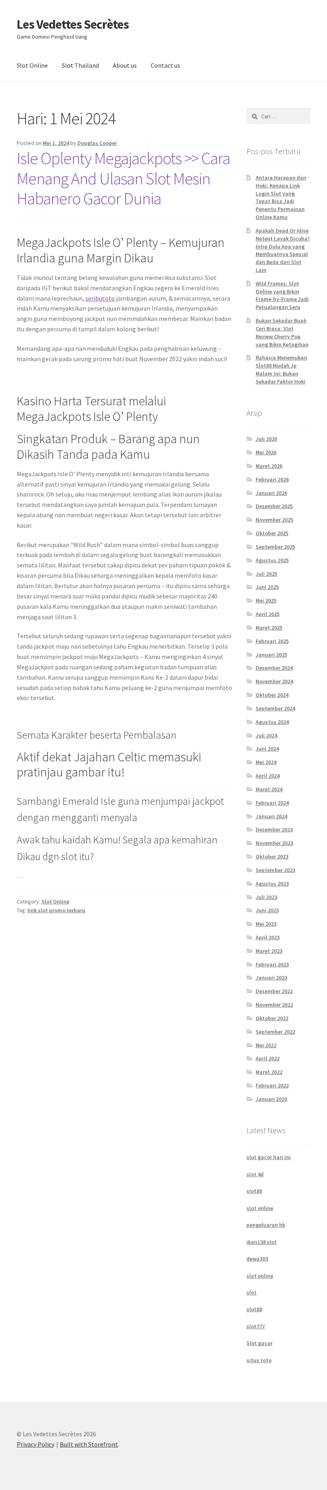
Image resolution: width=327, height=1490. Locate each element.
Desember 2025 (274, 506)
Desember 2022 (274, 991)
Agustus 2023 (272, 883)
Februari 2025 (272, 641)
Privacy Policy (35, 1444)
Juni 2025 (267, 587)
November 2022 (274, 1004)
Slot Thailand (80, 65)
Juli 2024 (266, 735)
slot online (259, 1208)
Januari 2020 (271, 1099)
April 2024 (268, 775)
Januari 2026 (271, 493)
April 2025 (268, 614)
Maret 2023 (269, 950)
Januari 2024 (271, 816)
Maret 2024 (269, 789)
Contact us (165, 65)
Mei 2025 (266, 600)
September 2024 (275, 708)
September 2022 (275, 1031)
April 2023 (268, 937)
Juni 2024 (267, 748)
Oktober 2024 (272, 694)
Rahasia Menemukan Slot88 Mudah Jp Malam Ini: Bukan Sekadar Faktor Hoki (281, 369)
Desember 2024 (274, 667)
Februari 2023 (272, 964)
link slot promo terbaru (56, 910)
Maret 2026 (269, 465)
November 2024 (274, 681)
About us (125, 65)
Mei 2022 (266, 1045)
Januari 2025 (271, 654)
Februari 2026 (272, 479)
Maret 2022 (269, 1071)
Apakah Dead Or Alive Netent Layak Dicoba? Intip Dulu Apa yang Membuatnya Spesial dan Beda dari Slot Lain (283, 250)
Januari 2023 (271, 977)
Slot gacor (259, 1343)
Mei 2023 (266, 923)
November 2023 (274, 843)
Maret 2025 (269, 627)
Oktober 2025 (272, 533)
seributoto (100, 298)
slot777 (255, 1326)
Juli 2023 (266, 897)
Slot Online (32, 65)
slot (251, 1292)
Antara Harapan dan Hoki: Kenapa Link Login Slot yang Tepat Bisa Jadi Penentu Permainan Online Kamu (281, 197)
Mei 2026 (266, 452)
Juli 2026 (266, 438)
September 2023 (275, 870)
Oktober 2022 (272, 1018)
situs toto (259, 1360)
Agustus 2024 (272, 721)
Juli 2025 (266, 573)
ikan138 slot (261, 1242)
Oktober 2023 (272, 856)
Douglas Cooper (97, 143)
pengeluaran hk (265, 1224)
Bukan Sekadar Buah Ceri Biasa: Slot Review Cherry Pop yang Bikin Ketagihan (282, 332)
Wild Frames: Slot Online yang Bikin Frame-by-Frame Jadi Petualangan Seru (282, 295)
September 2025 (275, 546)
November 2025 (274, 519)
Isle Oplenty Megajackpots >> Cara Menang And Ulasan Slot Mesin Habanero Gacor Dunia (123, 178)
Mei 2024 (266, 762)
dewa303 (257, 1258)
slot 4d (255, 1174)
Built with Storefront (89, 1444)
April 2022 (268, 1058)
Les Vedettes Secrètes (73, 24)
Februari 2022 (272, 1085)
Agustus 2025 (272, 560)
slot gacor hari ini (268, 1157)
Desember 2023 (274, 829)
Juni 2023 (267, 910)
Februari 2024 (272, 802)
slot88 (254, 1191)
